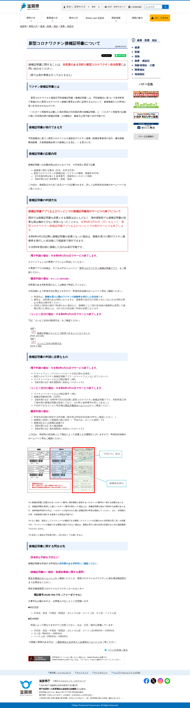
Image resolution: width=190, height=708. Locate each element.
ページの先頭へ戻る (118, 650)
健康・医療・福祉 (49, 26)
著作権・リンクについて (60, 672)
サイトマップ (82, 672)
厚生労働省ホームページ (77, 405)
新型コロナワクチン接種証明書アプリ (98, 268)
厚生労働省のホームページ (41, 578)
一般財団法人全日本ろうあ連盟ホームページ (77, 642)
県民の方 (33, 26)
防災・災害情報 (161, 18)
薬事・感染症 (67, 26)
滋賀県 (23, 26)
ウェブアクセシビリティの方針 (126, 672)
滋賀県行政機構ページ (72, 689)
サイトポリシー (101, 672)
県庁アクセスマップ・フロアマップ (70, 681)
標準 (94, 7)
